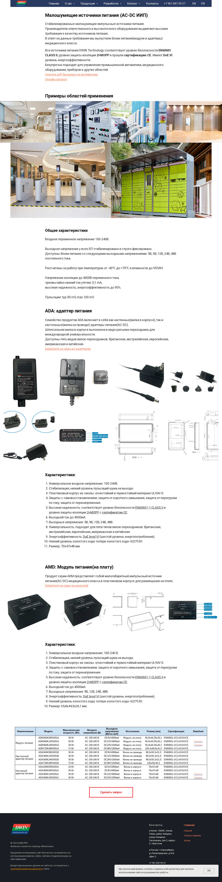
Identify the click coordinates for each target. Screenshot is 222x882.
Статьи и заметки (192, 835)
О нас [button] (68, 3)
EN (194, 3)
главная (189, 825)
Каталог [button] (132, 3)
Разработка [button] (111, 3)
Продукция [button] (88, 3)
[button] (111, 792)
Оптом (187, 840)
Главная (54, 3)
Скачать (198, 741)
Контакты (152, 3)
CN (203, 3)
